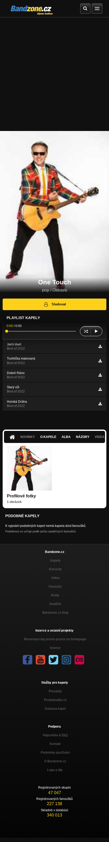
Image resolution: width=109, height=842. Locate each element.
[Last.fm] (79, 659)
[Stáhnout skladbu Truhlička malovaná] (100, 361)
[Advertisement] (54, 74)
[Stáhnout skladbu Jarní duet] (100, 346)
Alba (66, 437)
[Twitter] (53, 659)
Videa (55, 578)
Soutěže (55, 604)
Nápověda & (55, 735)
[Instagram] (66, 659)
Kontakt (55, 744)
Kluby (55, 595)
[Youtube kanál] (40, 659)
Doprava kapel (55, 708)
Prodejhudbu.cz (55, 700)
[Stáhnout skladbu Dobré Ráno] (100, 375)
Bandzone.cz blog (55, 612)
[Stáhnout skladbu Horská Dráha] (100, 404)
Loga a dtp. (55, 770)
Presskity (55, 691)
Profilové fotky (21, 496)
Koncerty (55, 569)
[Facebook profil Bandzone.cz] (27, 659)
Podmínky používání (55, 752)
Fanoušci (55, 586)
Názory (82, 437)
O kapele (48, 437)
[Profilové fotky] (29, 468)
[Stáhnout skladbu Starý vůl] (100, 389)
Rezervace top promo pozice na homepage (55, 639)
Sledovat (59, 304)
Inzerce (55, 648)
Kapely (55, 560)
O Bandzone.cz (55, 761)
